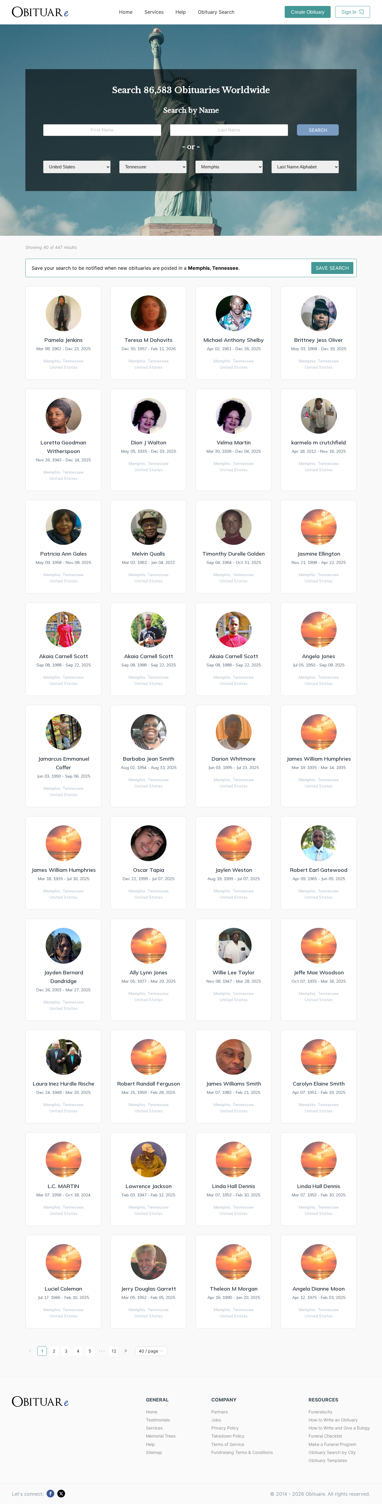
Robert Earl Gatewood (318, 869)
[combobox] (148, 1351)
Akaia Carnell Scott (63, 656)
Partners (219, 1411)
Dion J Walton (148, 442)
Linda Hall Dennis (233, 1186)
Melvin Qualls (148, 553)
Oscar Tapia (148, 869)
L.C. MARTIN (63, 1186)
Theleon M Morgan (234, 1288)
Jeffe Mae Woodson (319, 972)
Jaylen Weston (233, 869)
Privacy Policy (225, 1427)
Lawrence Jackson (149, 1186)
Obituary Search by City (332, 1452)
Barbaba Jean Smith (148, 758)
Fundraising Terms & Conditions (242, 1452)
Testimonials (158, 1419)
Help (180, 12)
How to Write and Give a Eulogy (339, 1427)
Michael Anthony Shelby (233, 340)
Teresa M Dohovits (148, 340)
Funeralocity (320, 1411)
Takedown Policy (227, 1435)
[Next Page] (125, 1351)
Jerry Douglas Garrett (148, 1288)
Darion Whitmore (233, 758)
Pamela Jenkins (63, 340)
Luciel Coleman (63, 1288)
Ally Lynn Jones (148, 972)
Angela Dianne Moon (318, 1288)
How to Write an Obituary (333, 1419)
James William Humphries (318, 758)
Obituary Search (216, 12)
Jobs (216, 1419)
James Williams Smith (233, 1083)
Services (154, 12)
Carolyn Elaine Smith (319, 1083)
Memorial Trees (160, 1435)
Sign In (349, 12)
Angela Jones (318, 656)
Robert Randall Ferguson (148, 1083)
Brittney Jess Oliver (318, 340)
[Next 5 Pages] (102, 1351)
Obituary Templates (328, 1460)
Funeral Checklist (325, 1435)
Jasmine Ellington (318, 553)
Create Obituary (307, 12)
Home (126, 12)
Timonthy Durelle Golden (233, 553)
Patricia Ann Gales (63, 553)
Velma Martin (234, 442)
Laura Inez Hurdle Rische (63, 1083)
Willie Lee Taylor (233, 972)
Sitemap (154, 1452)
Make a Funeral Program (332, 1444)
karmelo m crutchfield (318, 442)
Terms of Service (227, 1444)
